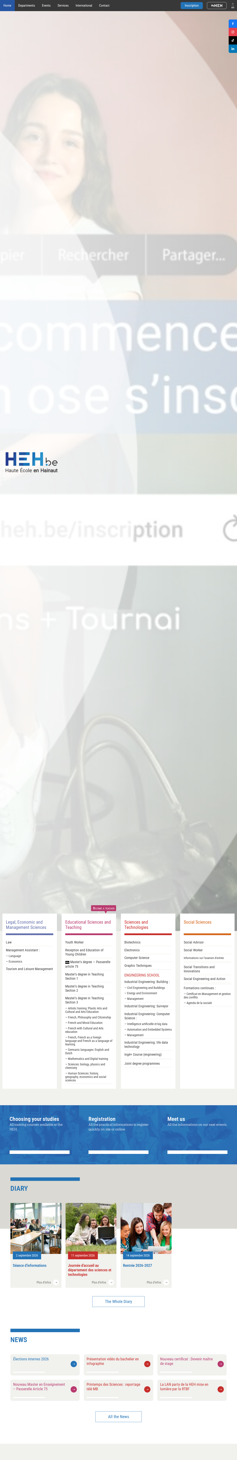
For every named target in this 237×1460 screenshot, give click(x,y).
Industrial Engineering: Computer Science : (147, 1016)
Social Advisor (194, 942)
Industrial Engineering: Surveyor (146, 1006)
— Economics (14, 961)
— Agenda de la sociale (198, 1003)
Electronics (132, 950)
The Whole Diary (118, 1301)
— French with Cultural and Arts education (84, 1030)
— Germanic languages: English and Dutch (87, 1051)
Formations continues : (200, 988)
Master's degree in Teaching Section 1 (84, 976)
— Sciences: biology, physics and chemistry (85, 1066)
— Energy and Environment (140, 993)
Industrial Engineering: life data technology (146, 1044)
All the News (118, 1416)
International (84, 5)
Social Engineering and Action (204, 979)
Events (46, 5)
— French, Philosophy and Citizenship (88, 1017)
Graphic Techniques (138, 965)
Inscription (192, 5)
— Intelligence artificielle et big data (145, 1024)
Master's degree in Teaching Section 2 (84, 988)
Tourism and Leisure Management (29, 969)
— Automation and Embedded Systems (148, 1029)
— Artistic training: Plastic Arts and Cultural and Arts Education (86, 1010)
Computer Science (136, 958)
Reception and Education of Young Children (84, 952)
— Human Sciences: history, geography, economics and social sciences (85, 1077)
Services (63, 5)
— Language (13, 956)
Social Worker (193, 950)
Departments (26, 5)
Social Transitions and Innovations (199, 969)
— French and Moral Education (84, 1023)
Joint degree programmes (142, 1063)
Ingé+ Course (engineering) (143, 1054)
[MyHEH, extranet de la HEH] (217, 5)
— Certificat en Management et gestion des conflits (207, 995)
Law (9, 942)
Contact (104, 5)
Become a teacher (103, 908)
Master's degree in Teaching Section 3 (84, 1000)
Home (7, 5)
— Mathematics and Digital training (86, 1059)
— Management (133, 999)
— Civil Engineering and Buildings (144, 988)
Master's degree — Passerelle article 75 (87, 964)
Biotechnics (132, 942)
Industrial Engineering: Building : (147, 982)
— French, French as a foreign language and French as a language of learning (88, 1041)
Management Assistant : (23, 950)
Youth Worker (74, 942)
